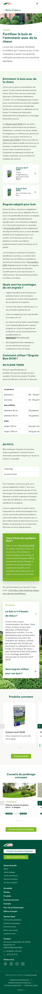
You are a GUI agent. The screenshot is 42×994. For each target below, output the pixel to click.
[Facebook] (5, 964)
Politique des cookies (31, 985)
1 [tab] (20, 747)
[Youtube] (17, 964)
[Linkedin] (23, 964)
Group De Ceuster (31, 975)
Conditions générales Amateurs (20, 980)
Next (40, 726)
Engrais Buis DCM (12, 228)
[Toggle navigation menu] (37, 3)
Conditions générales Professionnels (19, 982)
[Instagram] (11, 964)
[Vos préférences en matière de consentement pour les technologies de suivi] (40, 745)
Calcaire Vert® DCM (13, 124)
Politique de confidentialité (12, 985)
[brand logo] (7, 3)
